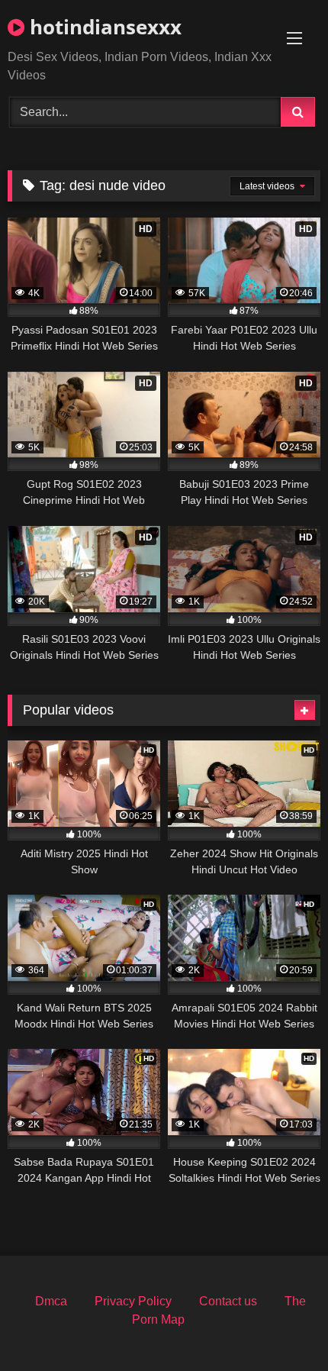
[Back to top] (280, 1325)
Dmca (51, 1301)
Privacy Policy (133, 1301)
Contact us (228, 1301)
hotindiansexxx (103, 26)
